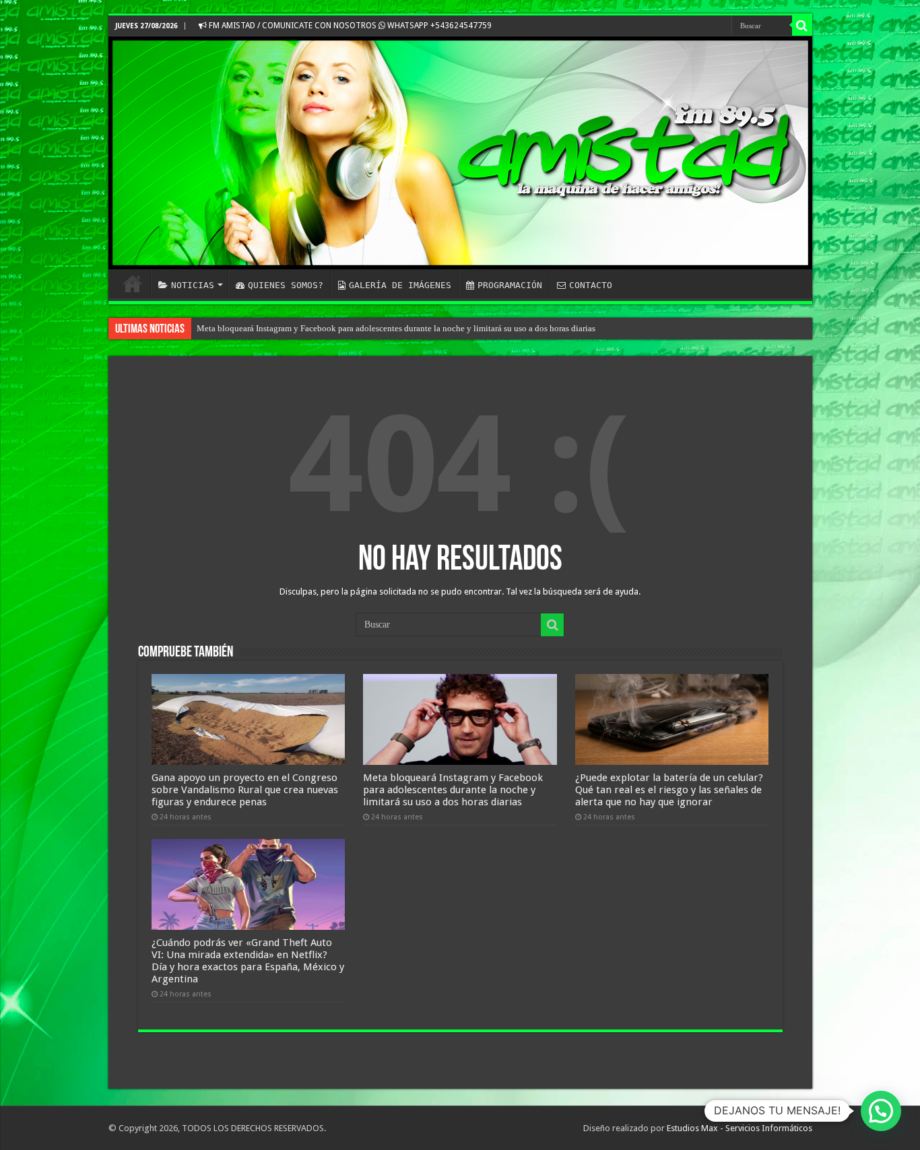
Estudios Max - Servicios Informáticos (739, 1128)
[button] (881, 1111)
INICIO (132, 283)
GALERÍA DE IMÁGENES (400, 285)
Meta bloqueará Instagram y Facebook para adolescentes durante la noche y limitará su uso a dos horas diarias (396, 328)
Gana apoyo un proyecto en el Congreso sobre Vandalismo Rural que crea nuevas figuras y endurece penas (245, 790)
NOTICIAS (192, 285)
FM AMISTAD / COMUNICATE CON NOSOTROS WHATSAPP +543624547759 (349, 25)
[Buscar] (802, 25)
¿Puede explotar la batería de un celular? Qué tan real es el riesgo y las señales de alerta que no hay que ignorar (669, 790)
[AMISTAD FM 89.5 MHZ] (460, 152)
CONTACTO (590, 285)
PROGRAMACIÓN (510, 285)
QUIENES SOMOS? (285, 285)
